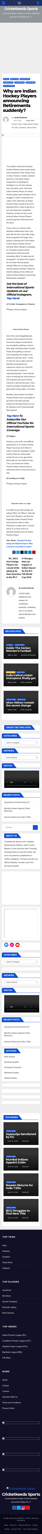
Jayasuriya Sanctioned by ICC (17, 802)
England (5, 1268)
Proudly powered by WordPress (14, 1518)
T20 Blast (6, 1358)
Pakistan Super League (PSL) (15, 1346)
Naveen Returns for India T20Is (17, 817)
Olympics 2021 (8, 82)
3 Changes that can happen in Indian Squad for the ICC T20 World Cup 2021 (28, 567)
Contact (5, 1386)
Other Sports (19, 82)
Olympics (22, 127)
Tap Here (12, 298)
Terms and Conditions (11, 1403)
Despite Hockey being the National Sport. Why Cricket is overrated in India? (19, 543)
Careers (5, 1391)
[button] (34, 3)
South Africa (7, 1262)
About (4, 1380)
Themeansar (21, 1520)
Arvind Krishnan (20, 118)
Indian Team (14, 79)
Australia (6, 1257)
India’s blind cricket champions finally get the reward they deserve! (21, 680)
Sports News (30, 82)
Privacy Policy (8, 1408)
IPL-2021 (15, 127)
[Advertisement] (21, 44)
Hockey (6, 79)
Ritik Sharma (26, 682)
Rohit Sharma (8, 1313)
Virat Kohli (6, 1290)
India (4, 1245)
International (25, 79)
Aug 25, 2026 (13, 1141)
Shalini (25, 1141)
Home (6, 1525)
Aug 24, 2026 (13, 1218)
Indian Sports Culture (30, 124)
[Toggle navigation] (19, 3)
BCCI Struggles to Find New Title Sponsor (18, 1213)
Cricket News (11, 699)
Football (10, 645)
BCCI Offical (11, 672)
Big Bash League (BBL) (12, 1352)
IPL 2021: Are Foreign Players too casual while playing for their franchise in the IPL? (13, 567)
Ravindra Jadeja (9, 1307)
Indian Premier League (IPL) (14, 1335)
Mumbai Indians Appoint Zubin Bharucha (17, 1162)
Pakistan (6, 1251)
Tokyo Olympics (9, 86)
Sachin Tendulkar (9, 1302)
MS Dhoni (6, 1296)
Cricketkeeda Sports (21, 9)
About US (13, 1525)
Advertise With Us (10, 1397)
